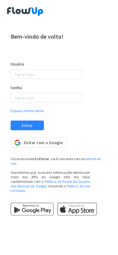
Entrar (27, 125)
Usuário (17, 64)
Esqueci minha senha (27, 110)
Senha (16, 87)
